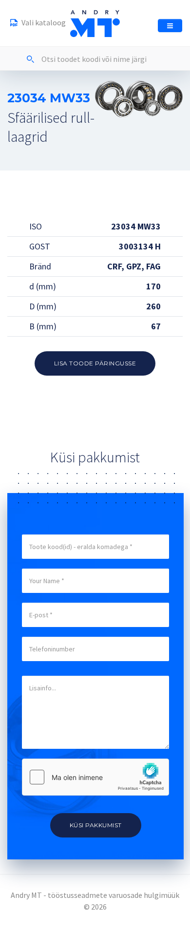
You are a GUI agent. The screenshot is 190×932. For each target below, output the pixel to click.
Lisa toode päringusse (95, 363)
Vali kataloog (43, 22)
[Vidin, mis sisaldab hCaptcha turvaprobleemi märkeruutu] (95, 777)
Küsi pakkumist (96, 825)
